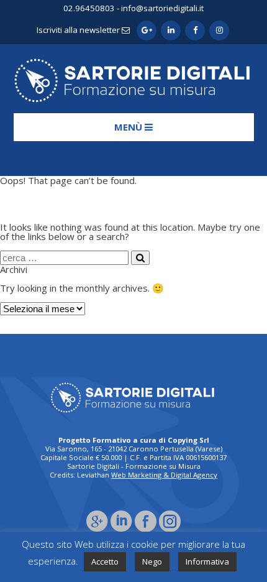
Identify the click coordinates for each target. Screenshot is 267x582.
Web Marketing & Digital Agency (164, 474)
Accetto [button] (105, 561)
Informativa (207, 561)
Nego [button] (152, 561)
